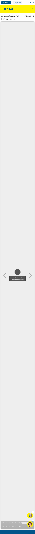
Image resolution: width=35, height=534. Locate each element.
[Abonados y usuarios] (24, 2)
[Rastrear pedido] (31, 2)
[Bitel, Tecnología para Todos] (8, 9)
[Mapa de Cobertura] (27, 2)
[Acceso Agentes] (33, 2)
